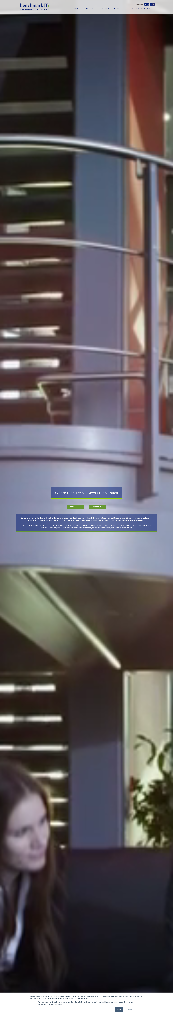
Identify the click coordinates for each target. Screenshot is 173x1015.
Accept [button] (119, 1010)
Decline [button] (129, 1010)
